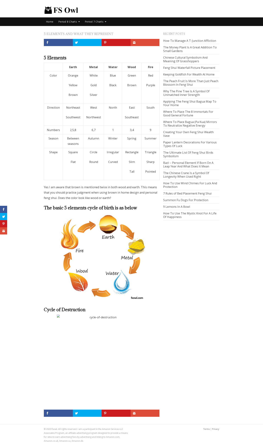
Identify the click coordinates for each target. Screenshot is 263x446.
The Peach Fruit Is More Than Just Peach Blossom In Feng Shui (190, 83)
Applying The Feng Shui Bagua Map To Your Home (189, 103)
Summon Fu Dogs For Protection (185, 200)
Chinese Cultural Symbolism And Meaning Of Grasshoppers (185, 59)
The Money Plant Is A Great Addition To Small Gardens (190, 49)
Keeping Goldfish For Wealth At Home (189, 74)
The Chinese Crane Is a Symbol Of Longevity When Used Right (186, 175)
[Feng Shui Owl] (61, 10)
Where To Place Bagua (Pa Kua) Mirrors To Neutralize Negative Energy (190, 123)
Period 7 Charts (94, 21)
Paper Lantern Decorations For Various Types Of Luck (190, 144)
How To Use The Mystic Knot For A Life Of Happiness (189, 215)
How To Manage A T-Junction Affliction (189, 41)
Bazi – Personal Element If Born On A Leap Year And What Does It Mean (188, 164)
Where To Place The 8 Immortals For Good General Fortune (188, 113)
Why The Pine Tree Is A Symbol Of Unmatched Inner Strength (186, 93)
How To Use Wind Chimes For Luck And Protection (190, 185)
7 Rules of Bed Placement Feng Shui (187, 193)
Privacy (215, 429)
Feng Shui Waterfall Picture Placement (189, 68)
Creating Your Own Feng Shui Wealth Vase (188, 134)
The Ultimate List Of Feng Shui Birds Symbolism (188, 154)
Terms (206, 429)
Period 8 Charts (67, 21)
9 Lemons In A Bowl (176, 207)
